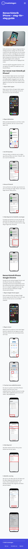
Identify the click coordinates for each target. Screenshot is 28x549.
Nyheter (21, 546)
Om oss (7, 546)
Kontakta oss (14, 546)
